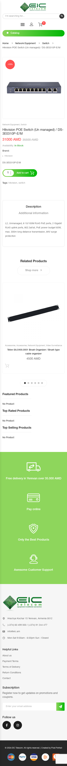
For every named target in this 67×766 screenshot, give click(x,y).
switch (22, 183)
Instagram (17, 727)
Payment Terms (10, 661)
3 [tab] (32, 383)
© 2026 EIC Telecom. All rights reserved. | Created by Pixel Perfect (33, 748)
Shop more (32, 270)
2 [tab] (28, 383)
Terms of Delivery (11, 667)
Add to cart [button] (7, 366)
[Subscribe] (60, 706)
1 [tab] (25, 383)
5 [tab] (39, 383)
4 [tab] (35, 383)
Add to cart (23, 173)
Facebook (6, 727)
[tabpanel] (33, 328)
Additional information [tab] (33, 213)
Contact (6, 678)
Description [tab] (33, 206)
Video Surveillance (54, 346)
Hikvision (9, 156)
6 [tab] (42, 383)
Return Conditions (11, 673)
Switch (45, 43)
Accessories (10, 346)
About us (7, 656)
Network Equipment (25, 43)
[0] (42, 25)
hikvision (12, 183)
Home (5, 43)
